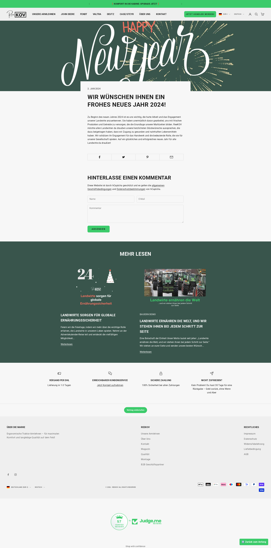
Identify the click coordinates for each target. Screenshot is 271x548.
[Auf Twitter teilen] (123, 157)
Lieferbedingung (252, 449)
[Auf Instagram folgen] (15, 474)
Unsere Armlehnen (43, 14)
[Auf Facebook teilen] (99, 157)
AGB (246, 454)
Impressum (249, 433)
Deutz (110, 14)
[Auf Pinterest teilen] (147, 157)
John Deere (68, 14)
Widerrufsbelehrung (254, 444)
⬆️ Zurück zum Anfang (254, 542)
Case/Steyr (127, 14)
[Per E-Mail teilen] (171, 157)
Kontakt (161, 14)
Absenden (99, 229)
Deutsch (237, 14)
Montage (145, 459)
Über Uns (144, 14)
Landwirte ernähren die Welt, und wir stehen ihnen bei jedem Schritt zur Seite (173, 326)
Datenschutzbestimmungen (131, 189)
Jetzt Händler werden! (200, 14)
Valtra (97, 14)
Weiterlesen (67, 344)
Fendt (83, 14)
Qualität (145, 454)
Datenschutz (250, 439)
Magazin (145, 449)
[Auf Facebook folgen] (8, 474)
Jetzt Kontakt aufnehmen (110, 385)
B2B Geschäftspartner (152, 464)
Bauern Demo (148, 314)
